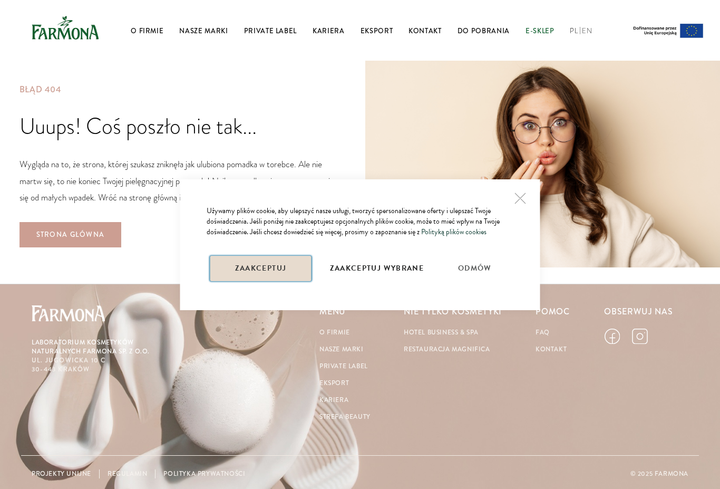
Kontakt (551, 349)
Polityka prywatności (204, 473)
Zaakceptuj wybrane (377, 268)
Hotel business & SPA (441, 332)
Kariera (333, 400)
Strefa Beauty (345, 417)
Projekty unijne (61, 473)
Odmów (475, 268)
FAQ (543, 332)
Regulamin (127, 473)
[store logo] (65, 27)
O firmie (334, 332)
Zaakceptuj (261, 268)
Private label (343, 366)
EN (587, 31)
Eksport (334, 383)
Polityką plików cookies (454, 231)
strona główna (70, 234)
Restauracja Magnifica (447, 349)
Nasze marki (341, 349)
